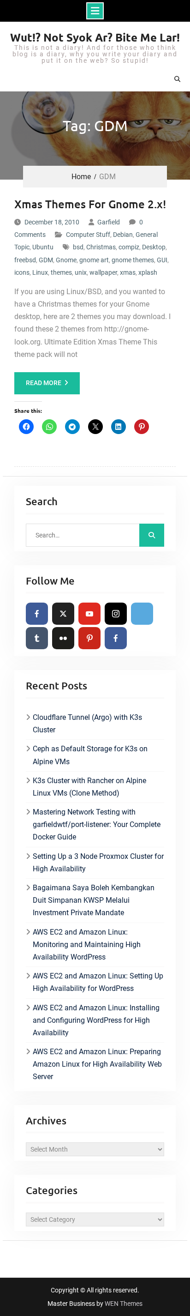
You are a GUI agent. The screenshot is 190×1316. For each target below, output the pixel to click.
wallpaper (103, 272)
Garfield (108, 222)
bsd (78, 247)
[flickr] (63, 638)
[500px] (142, 614)
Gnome (66, 260)
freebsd (25, 260)
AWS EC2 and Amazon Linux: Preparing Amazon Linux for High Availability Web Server (97, 1064)
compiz (129, 247)
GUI (162, 260)
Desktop (154, 247)
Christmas (101, 247)
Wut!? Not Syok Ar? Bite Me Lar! (95, 37)
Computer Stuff (88, 234)
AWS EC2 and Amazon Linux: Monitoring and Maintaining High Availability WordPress (87, 944)
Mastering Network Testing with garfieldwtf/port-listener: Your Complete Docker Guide (96, 824)
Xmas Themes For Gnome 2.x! (90, 204)
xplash (147, 272)
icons (22, 272)
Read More (43, 382)
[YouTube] (89, 614)
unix (81, 272)
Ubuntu (42, 247)
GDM (46, 260)
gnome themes (133, 260)
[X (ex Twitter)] (63, 614)
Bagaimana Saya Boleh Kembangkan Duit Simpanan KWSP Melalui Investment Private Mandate (93, 900)
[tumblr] (37, 638)
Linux (40, 272)
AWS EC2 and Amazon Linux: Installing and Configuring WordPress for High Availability (96, 1020)
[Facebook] (37, 614)
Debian (123, 234)
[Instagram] (116, 614)
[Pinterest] (89, 638)
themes (61, 272)
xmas (128, 272)
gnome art (94, 260)
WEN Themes (123, 1303)
